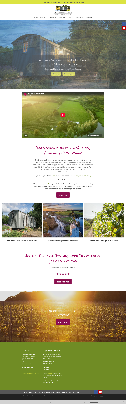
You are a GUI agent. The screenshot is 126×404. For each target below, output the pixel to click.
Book (54, 175)
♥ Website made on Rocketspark (42, 395)
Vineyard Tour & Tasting (83, 175)
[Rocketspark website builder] (94, 396)
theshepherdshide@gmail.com (58, 2)
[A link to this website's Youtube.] (124, 28)
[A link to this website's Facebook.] (124, 24)
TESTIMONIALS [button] (63, 282)
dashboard (33, 395)
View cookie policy (94, 402)
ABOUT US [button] (63, 195)
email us (50, 373)
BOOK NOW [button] (63, 322)
